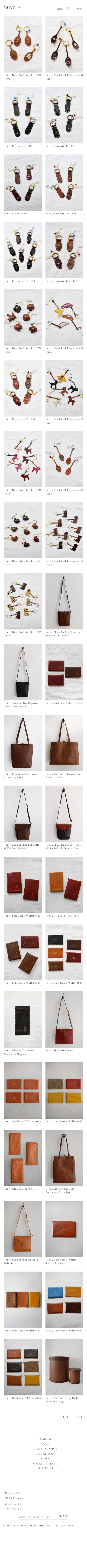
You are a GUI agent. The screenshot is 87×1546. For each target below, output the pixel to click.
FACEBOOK (12, 1504)
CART (78, 8)
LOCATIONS (45, 1454)
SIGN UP (63, 1516)
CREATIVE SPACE (45, 1463)
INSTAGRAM (13, 1498)
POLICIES (45, 1439)
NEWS (45, 1458)
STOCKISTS (45, 1468)
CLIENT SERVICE (45, 1448)
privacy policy (65, 1525)
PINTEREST (12, 1509)
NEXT (78, 1417)
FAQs (45, 1443)
